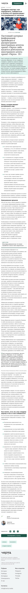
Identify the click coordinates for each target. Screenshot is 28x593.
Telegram (18, 571)
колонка (4, 542)
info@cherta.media (7, 588)
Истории (3, 7)
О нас (3, 581)
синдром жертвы (6, 545)
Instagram (18, 573)
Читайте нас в (14, 32)
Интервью (4, 576)
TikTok (17, 578)
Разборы (4, 573)
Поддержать (18, 3)
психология (13, 542)
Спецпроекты (5, 578)
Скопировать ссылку (14, 535)
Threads (17, 576)
